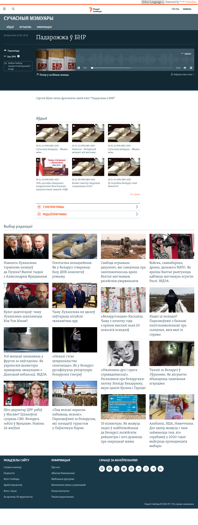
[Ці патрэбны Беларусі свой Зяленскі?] (124, 167)
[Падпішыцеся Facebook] (109, 469)
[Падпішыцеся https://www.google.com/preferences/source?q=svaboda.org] (102, 469)
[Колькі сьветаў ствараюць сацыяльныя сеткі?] (88, 167)
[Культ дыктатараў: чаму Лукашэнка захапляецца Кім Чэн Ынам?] (26, 295)
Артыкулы (25, 27)
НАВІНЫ (187, 9)
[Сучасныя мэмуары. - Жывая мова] (52, 133)
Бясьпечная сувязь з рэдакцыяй (68, 485)
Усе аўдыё (135, 194)
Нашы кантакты (60, 491)
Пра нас (55, 467)
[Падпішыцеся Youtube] (124, 469)
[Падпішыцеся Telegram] (153, 469)
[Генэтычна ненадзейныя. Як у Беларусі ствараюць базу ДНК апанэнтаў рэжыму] (74, 246)
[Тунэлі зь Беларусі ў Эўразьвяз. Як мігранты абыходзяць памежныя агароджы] (171, 353)
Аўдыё (10, 27)
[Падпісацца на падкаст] (131, 469)
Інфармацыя (44, 27)
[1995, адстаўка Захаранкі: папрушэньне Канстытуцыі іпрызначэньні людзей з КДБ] (52, 167)
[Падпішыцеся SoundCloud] (139, 469)
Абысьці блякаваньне (63, 473)
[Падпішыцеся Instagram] (146, 469)
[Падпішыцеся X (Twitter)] (117, 469)
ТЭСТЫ (175, 9)
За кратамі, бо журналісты (18, 497)
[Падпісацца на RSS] (161, 469)
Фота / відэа (10, 491)
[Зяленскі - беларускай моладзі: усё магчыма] (88, 133)
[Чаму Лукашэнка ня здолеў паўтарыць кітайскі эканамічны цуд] (74, 295)
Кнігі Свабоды (11, 479)
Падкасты (9, 473)
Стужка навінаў (12, 467)
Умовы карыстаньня (62, 497)
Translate (191, 2)
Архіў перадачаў (13, 485)
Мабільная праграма (62, 479)
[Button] (11, 51)
